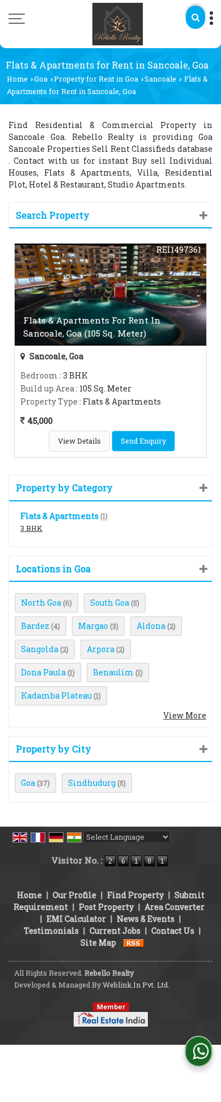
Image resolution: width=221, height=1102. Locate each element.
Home (17, 78)
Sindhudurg (92, 782)
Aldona (151, 625)
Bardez (35, 625)
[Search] (195, 17)
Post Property (106, 906)
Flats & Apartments (59, 515)
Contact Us (172, 930)
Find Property (135, 895)
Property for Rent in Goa (96, 78)
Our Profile (74, 895)
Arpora (100, 649)
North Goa (41, 602)
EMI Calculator (76, 918)
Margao (93, 625)
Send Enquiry (143, 440)
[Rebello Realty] (117, 24)
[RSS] (134, 942)
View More (184, 715)
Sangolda (39, 649)
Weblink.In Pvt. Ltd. (136, 984)
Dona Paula (43, 672)
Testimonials (51, 930)
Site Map (98, 942)
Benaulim (113, 672)
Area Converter (174, 906)
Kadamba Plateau (56, 695)
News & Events (146, 918)
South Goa (109, 602)
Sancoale (160, 78)
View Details (79, 440)
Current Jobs (115, 930)
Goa (41, 78)
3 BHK (31, 528)
